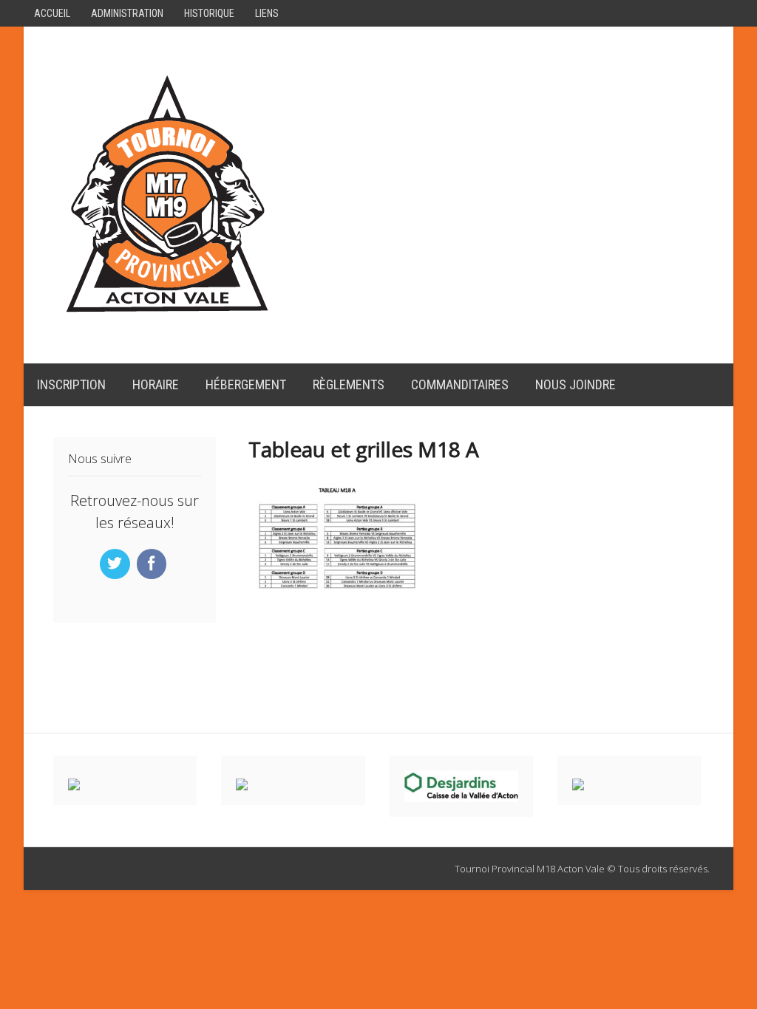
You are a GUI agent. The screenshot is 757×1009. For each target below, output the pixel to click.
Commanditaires (460, 384)
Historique (209, 13)
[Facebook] (153, 564)
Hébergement (246, 384)
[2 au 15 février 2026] (167, 317)
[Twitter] (116, 564)
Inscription (71, 384)
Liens (267, 13)
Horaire (155, 384)
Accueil (52, 13)
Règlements (348, 384)
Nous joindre (575, 384)
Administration (127, 13)
